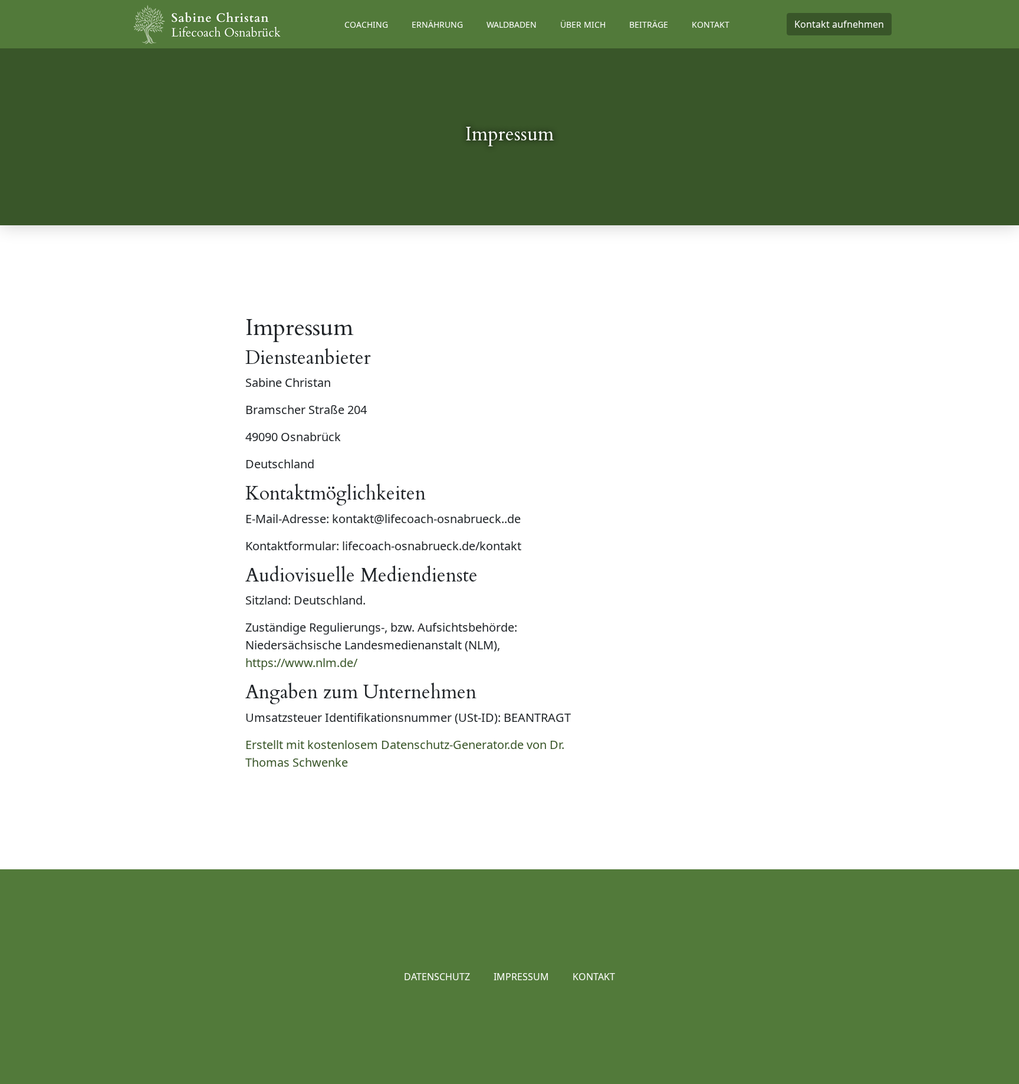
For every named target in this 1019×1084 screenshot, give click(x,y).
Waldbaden (512, 24)
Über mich (583, 24)
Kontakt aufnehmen (839, 24)
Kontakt (710, 24)
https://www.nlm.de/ (301, 663)
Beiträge (648, 24)
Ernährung (437, 24)
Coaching (366, 24)
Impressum (521, 976)
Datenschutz (437, 976)
